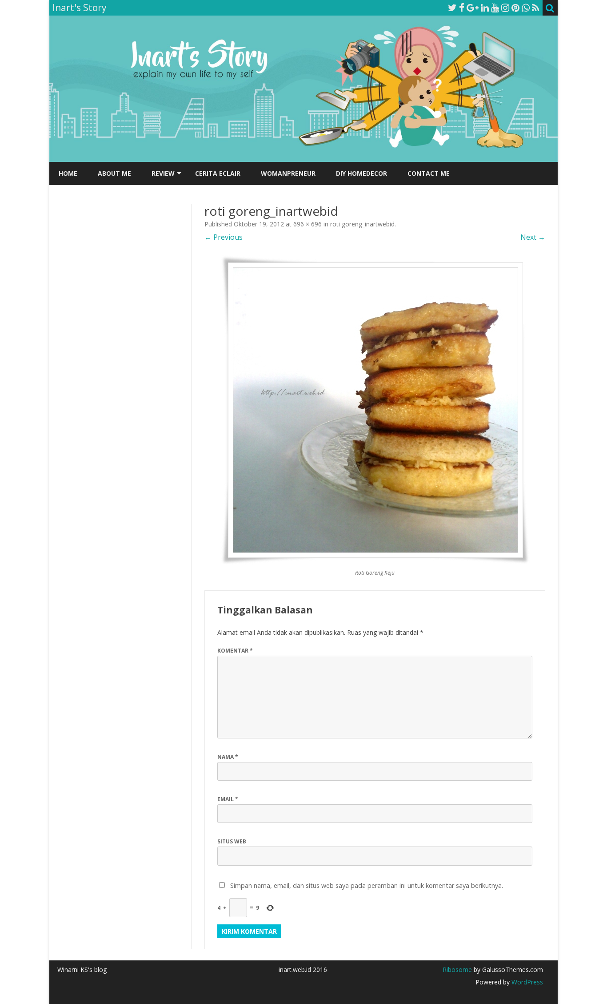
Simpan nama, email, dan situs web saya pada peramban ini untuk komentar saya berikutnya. (366, 885)
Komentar (235, 650)
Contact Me (428, 173)
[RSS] (535, 7)
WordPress (526, 982)
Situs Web (231, 841)
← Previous (223, 237)
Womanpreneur (288, 173)
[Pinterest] (515, 7)
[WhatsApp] (526, 7)
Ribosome (457, 969)
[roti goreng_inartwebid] (374, 409)
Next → (532, 237)
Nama (227, 757)
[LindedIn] (485, 7)
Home (68, 173)
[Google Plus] (473, 7)
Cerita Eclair (217, 173)
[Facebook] (461, 7)
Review (163, 173)
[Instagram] (505, 7)
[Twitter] (452, 7)
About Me (114, 173)
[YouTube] (495, 7)
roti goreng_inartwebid (362, 224)
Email (227, 799)
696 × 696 (307, 224)
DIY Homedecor (361, 173)
